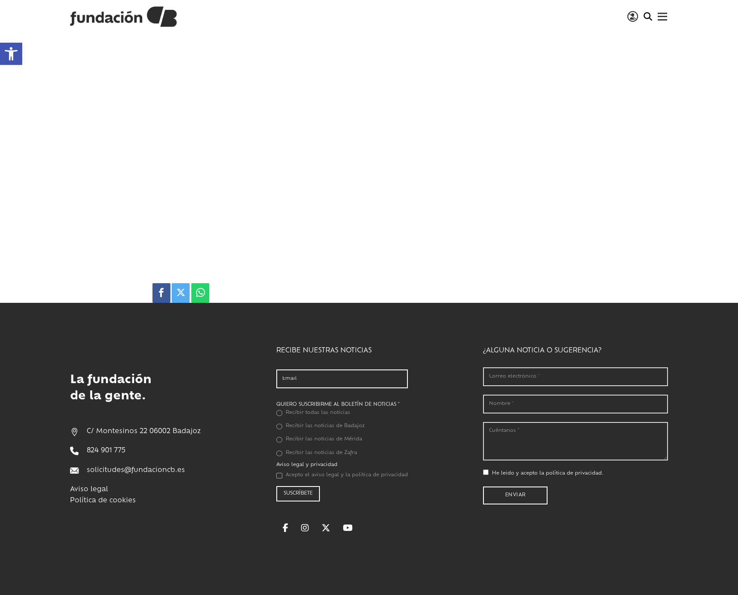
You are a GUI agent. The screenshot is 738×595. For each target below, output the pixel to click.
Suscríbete (298, 493)
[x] (326, 528)
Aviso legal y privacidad (306, 465)
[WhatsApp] (200, 293)
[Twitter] (181, 293)
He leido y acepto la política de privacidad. (547, 473)
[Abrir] (662, 16)
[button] (11, 54)
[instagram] (305, 528)
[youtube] (348, 528)
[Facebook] (161, 293)
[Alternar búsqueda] (647, 16)
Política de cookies (103, 501)
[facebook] (285, 528)
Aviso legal (89, 490)
